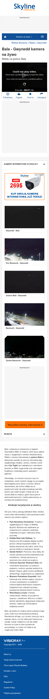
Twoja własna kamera (13, 659)
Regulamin (8, 682)
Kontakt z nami (10, 670)
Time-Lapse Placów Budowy (15, 665)
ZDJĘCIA (8, 434)
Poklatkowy (8, 97)
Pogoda (19, 97)
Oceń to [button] (30, 97)
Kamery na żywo (23, 36)
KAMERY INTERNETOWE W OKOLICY (21, 164)
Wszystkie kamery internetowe (24, 424)
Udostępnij (41, 97)
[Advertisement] (24, 25)
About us (7, 654)
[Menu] (42, 36)
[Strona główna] (5, 36)
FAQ (6, 676)
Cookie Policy (9, 687)
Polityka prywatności (12, 693)
